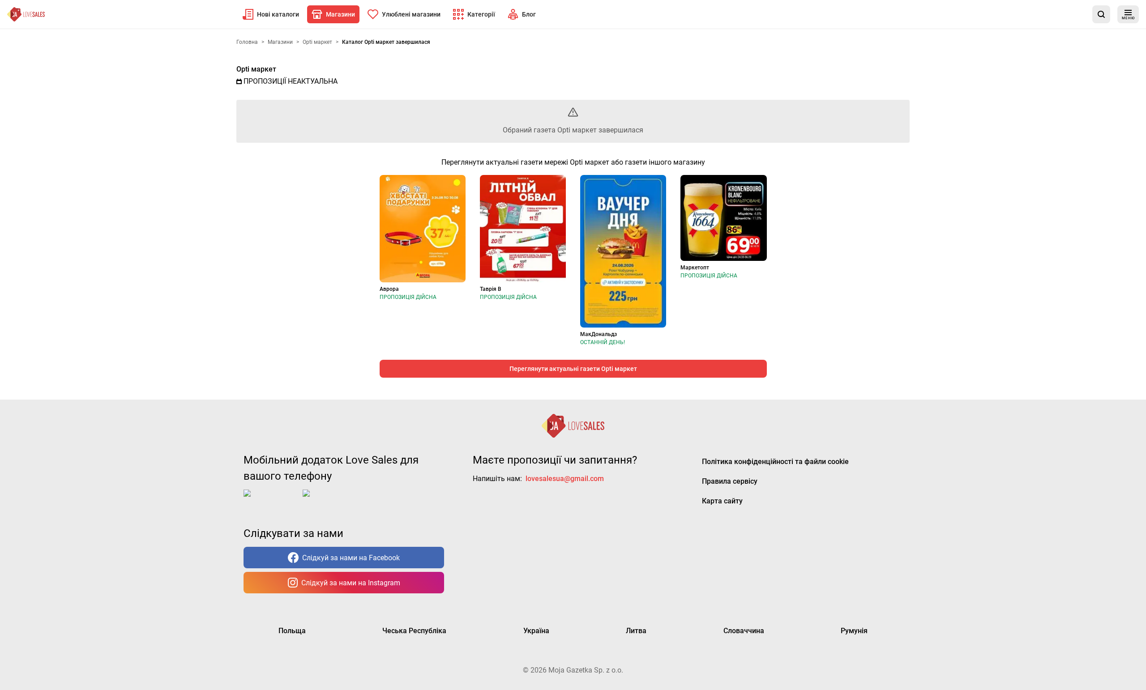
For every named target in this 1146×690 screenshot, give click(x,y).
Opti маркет (256, 69)
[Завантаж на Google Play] (330, 500)
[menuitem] (271, 14)
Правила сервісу (729, 481)
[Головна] (26, 14)
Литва (636, 630)
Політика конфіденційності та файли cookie (775, 461)
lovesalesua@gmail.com (565, 478)
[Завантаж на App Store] (271, 500)
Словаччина (743, 630)
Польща (292, 630)
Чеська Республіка (414, 630)
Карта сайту (722, 501)
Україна (536, 630)
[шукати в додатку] (1101, 14)
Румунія (854, 630)
